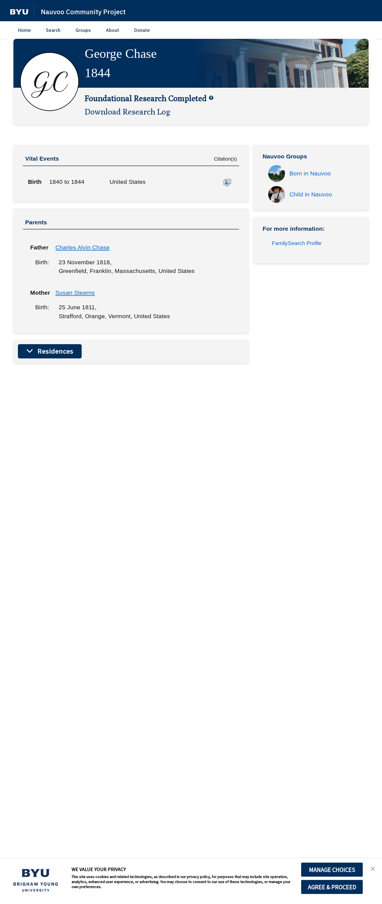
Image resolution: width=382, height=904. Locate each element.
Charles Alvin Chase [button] (82, 247)
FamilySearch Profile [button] (297, 243)
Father (38, 247)
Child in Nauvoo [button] (310, 194)
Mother (38, 292)
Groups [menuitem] (83, 30)
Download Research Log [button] (127, 111)
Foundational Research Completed (146, 98)
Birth (35, 182)
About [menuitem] (112, 30)
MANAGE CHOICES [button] (332, 870)
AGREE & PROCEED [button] (332, 887)
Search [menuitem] (53, 30)
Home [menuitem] (24, 30)
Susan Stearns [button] (75, 292)
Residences (55, 351)
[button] (19, 12)
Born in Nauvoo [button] (310, 173)
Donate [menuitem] (142, 30)
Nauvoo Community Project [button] (83, 12)
